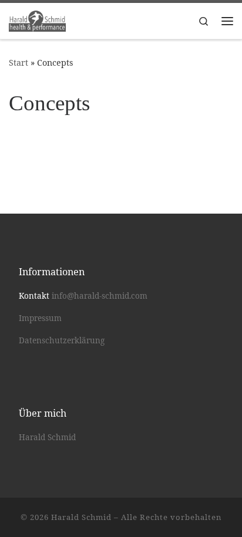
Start (18, 62)
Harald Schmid (47, 437)
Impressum (40, 318)
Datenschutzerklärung (62, 340)
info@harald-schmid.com (99, 296)
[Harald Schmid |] (37, 19)
